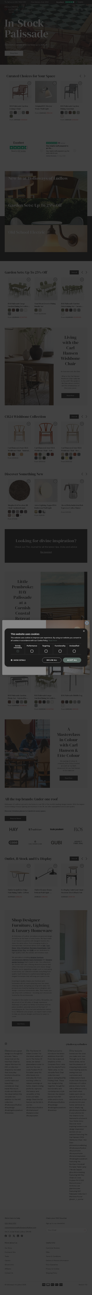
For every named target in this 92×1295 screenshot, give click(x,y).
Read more (53, 640)
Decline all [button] (52, 660)
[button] (18, 660)
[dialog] (46, 647)
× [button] (84, 631)
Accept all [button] (72, 660)
